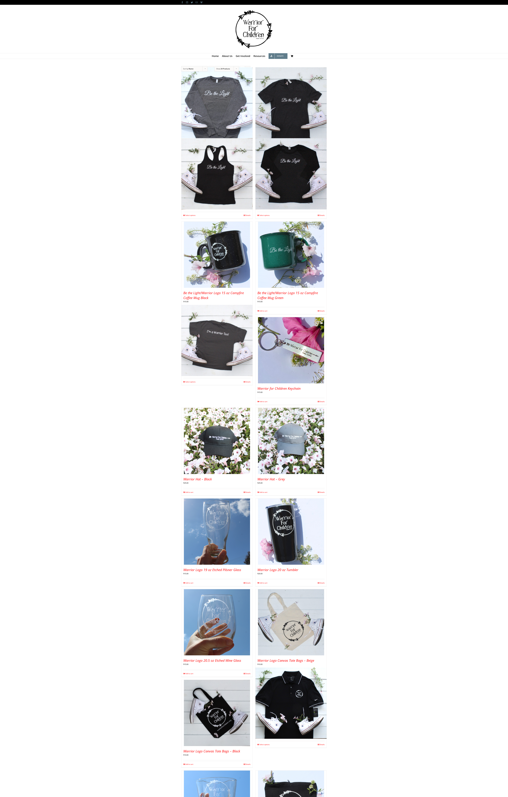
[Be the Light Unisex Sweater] (217, 103)
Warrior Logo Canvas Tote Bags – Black (211, 751)
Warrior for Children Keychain (279, 388)
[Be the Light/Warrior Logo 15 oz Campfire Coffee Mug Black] (217, 255)
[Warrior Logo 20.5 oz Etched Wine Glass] (217, 622)
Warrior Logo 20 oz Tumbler (277, 569)
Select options (190, 215)
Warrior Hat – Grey (271, 479)
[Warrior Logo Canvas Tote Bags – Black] (217, 713)
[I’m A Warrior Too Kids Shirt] (217, 340)
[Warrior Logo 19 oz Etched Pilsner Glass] (217, 532)
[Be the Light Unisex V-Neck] (291, 103)
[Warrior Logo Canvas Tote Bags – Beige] (291, 622)
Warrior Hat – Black (197, 479)
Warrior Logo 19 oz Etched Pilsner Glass (212, 569)
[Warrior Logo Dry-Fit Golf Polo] (291, 703)
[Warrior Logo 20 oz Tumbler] (291, 532)
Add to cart (263, 311)
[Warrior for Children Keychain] (291, 350)
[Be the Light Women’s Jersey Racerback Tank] (217, 174)
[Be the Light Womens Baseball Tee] (291, 174)
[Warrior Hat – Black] (217, 441)
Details (248, 215)
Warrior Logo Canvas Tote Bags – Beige (285, 660)
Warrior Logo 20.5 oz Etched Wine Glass (212, 660)
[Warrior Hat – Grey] (291, 441)
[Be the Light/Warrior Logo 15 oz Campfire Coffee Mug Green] (291, 255)
